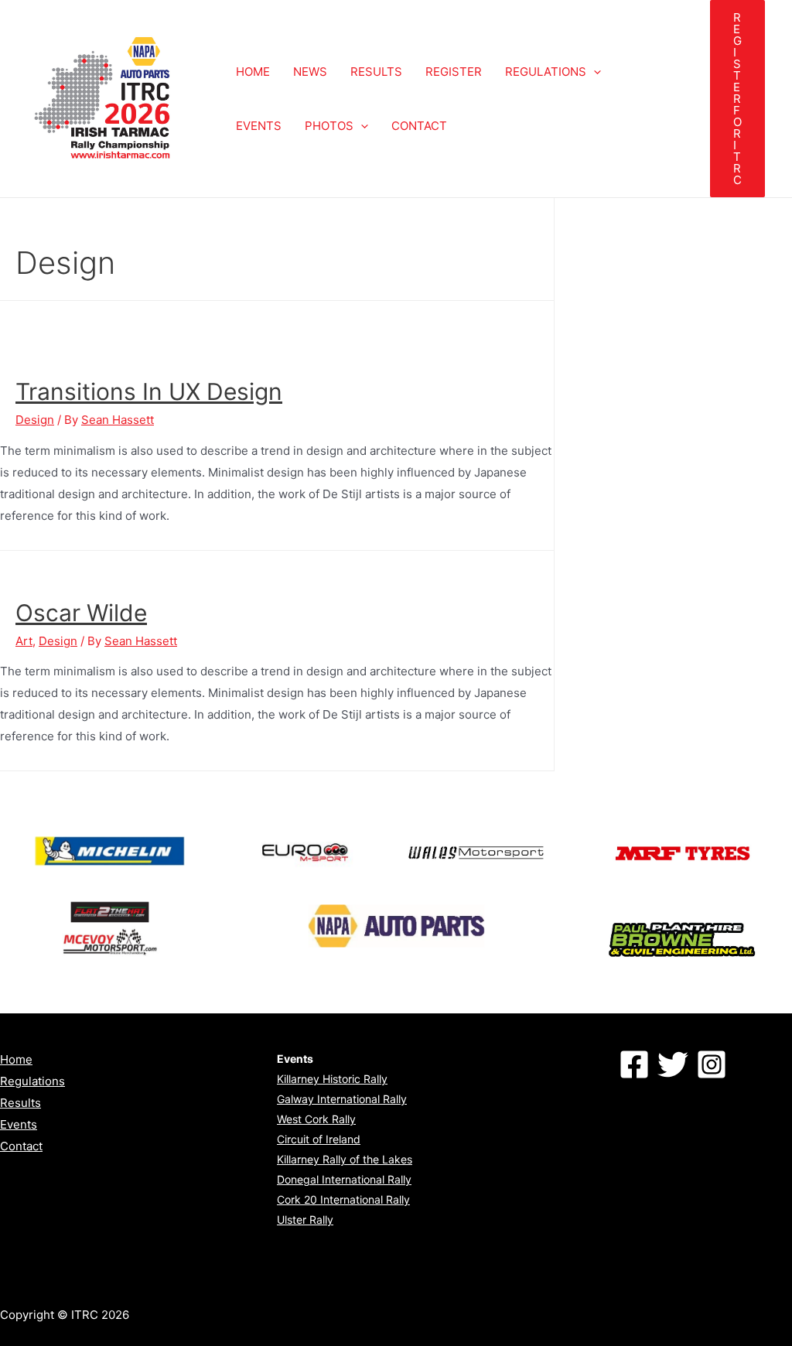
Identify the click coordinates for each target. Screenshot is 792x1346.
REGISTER (453, 71)
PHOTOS (329, 125)
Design (34, 419)
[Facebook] (634, 1064)
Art (23, 641)
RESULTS (376, 71)
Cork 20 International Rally (343, 1199)
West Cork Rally (316, 1119)
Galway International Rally (342, 1098)
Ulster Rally (305, 1219)
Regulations (32, 1081)
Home (16, 1059)
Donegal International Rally (344, 1179)
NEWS (310, 71)
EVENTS (259, 125)
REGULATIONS (545, 71)
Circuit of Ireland (318, 1139)
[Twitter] (672, 1064)
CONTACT (419, 125)
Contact (21, 1146)
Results (20, 1102)
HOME (253, 71)
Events (18, 1124)
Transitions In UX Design (148, 391)
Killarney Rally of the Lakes (344, 1159)
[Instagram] (711, 1064)
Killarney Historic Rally (332, 1078)
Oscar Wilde (81, 613)
